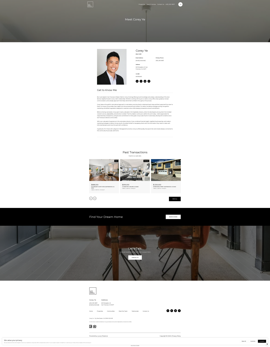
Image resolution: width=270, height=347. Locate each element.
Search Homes (151, 4)
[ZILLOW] (145, 81)
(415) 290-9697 (170, 4)
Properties (142, 4)
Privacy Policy (176, 336)
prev (91, 198)
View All (174, 199)
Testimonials (135, 311)
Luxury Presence (102, 336)
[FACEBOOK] (149, 81)
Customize (252, 341)
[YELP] (179, 310)
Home (91, 311)
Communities (111, 311)
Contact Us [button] (135, 257)
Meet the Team (123, 311)
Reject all (244, 341)
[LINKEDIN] (137, 81)
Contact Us (160, 4)
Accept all (262, 341)
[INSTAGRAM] (141, 81)
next (94, 198)
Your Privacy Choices (135, 345)
